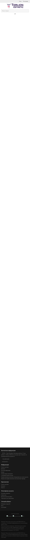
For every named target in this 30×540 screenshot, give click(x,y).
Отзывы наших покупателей (6, 473)
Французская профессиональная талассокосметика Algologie (13, 478)
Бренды (2, 472)
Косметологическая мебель (6, 496)
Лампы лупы (3, 495)
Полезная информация (5, 470)
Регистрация (25, 1)
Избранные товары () (5, 504)
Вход (20, 1)
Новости (3, 487)
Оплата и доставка (5, 467)
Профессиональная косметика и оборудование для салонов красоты (14, 477)
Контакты (3, 468)
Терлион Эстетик (15, 513)
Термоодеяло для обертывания (7, 498)
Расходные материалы (5, 493)
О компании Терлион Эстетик (7, 475)
